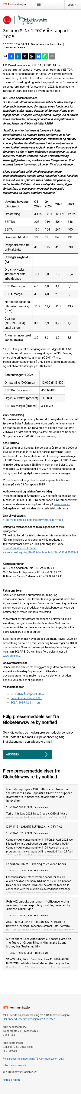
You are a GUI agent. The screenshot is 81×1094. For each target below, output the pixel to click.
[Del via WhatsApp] (45, 56)
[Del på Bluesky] (38, 56)
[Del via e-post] (52, 56)
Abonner (13, 754)
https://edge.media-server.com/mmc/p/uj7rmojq (33, 520)
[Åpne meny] (40, 4)
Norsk (6, 1079)
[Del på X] (25, 56)
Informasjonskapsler (15, 1065)
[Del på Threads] (32, 56)
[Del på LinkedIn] (18, 56)
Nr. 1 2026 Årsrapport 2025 (27, 694)
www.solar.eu (62, 504)
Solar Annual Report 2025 (26, 698)
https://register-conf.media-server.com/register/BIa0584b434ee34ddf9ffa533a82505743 (40, 550)
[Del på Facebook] (11, 56)
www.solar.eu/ (11, 655)
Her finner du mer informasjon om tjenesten (29, 1019)
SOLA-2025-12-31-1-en (25, 702)
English (15, 1079)
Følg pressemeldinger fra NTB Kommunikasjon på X (33, 1058)
